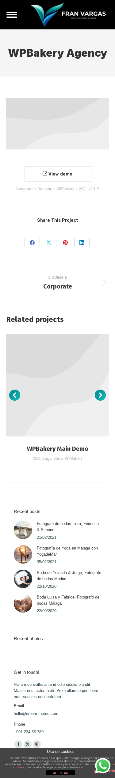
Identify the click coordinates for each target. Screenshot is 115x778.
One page (46, 189)
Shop (58, 458)
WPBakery (65, 189)
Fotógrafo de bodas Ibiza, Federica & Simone (68, 526)
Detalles (57, 385)
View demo (59, 174)
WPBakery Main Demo (57, 448)
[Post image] (23, 530)
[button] (14, 395)
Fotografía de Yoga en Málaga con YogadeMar (67, 551)
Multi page (42, 458)
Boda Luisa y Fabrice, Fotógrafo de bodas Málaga (68, 600)
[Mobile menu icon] (11, 14)
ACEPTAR (60, 773)
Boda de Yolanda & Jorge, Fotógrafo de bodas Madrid (69, 575)
